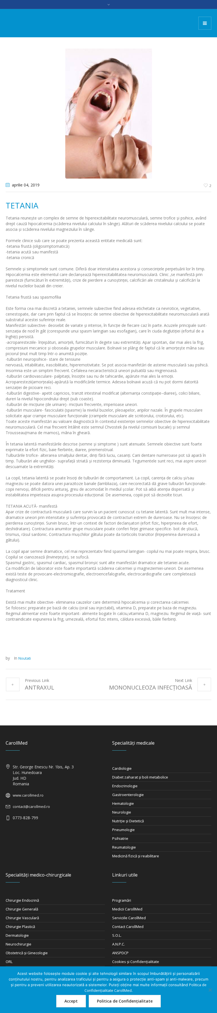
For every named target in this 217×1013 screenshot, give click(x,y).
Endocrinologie (125, 785)
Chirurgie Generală (22, 909)
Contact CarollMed (128, 926)
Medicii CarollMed (127, 909)
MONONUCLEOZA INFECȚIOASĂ (150, 687)
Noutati (24, 658)
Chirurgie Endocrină (22, 900)
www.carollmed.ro (28, 795)
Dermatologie (17, 935)
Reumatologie (124, 847)
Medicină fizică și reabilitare (135, 855)
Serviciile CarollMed (129, 917)
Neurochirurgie (18, 944)
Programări (121, 900)
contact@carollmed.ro (31, 806)
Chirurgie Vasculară (22, 917)
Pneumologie (123, 829)
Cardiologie (122, 768)
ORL (9, 961)
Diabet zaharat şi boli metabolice (140, 777)
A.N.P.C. (118, 944)
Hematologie (123, 803)
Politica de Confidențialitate (125, 1001)
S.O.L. (116, 935)
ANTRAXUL (39, 687)
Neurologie (121, 812)
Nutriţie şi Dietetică (128, 820)
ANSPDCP (120, 952)
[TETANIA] (108, 113)
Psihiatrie (120, 838)
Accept (71, 1001)
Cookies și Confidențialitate (135, 961)
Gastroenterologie (128, 794)
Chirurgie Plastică (20, 926)
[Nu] (210, 990)
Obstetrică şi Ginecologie (27, 952)
